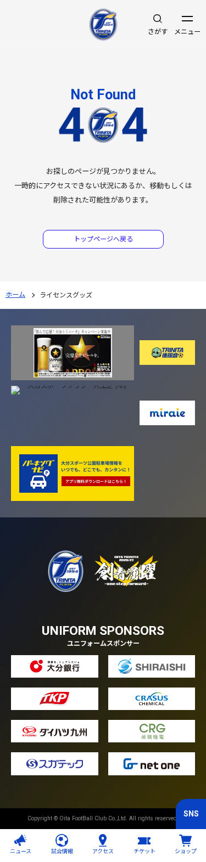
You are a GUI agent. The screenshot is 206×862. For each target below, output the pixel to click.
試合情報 (62, 851)
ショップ (186, 851)
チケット (144, 851)
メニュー (187, 32)
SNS (191, 813)
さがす (158, 32)
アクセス (103, 851)
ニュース (20, 851)
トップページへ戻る (103, 239)
